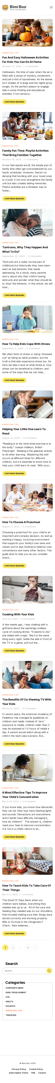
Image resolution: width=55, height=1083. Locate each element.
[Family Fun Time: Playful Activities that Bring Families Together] (27, 113)
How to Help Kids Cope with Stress (26, 343)
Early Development (16, 992)
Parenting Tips (14, 1010)
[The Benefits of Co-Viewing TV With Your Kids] (27, 662)
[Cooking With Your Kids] (27, 577)
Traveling (11, 1015)
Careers (42, 1073)
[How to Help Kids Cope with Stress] (27, 307)
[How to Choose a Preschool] (27, 485)
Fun (7, 997)
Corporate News (14, 988)
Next (35, 948)
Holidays (10, 1006)
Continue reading (14, 102)
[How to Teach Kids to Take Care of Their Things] (27, 848)
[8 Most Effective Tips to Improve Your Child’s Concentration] (27, 755)
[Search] (49, 970)
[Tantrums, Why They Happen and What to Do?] (27, 210)
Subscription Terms (18, 1073)
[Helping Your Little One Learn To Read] (27, 392)
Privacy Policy (19, 1069)
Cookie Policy (36, 1069)
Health (9, 1001)
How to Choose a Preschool (21, 522)
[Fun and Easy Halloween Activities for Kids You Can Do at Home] (27, 20)
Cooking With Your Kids (18, 614)
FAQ (33, 1073)
